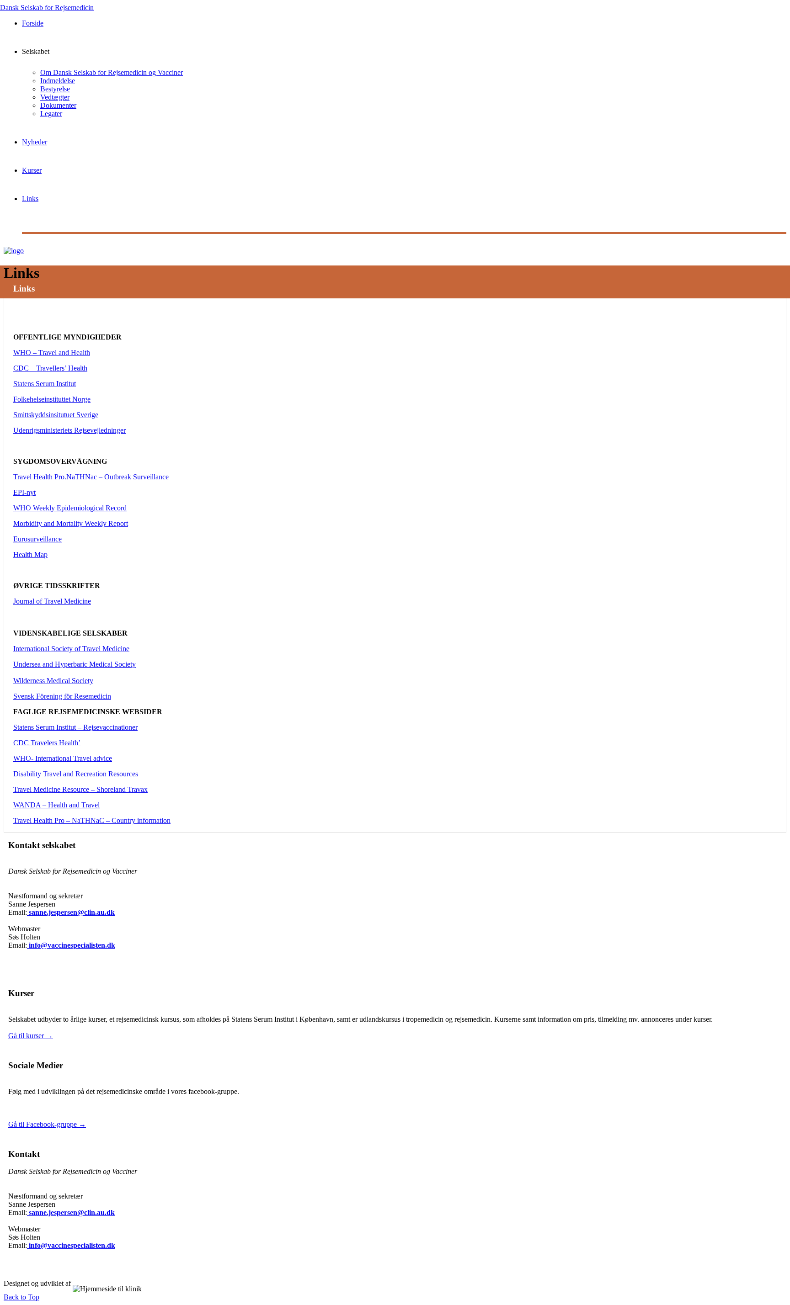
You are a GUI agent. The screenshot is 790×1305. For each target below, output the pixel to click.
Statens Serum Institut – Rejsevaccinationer (75, 727)
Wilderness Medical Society (53, 680)
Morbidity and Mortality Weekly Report (70, 523)
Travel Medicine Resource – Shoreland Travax (80, 789)
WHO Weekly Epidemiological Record (70, 508)
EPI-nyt (24, 492)
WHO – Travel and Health (51, 352)
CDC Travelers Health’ (46, 743)
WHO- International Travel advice (62, 758)
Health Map (30, 554)
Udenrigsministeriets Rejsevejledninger (69, 430)
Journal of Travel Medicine (52, 601)
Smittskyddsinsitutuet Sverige (55, 415)
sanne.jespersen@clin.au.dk (71, 912)
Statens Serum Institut (44, 383)
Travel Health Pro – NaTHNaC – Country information (92, 820)
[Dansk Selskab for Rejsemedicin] (14, 245)
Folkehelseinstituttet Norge (52, 399)
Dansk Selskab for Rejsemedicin (47, 7)
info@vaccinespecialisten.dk (71, 945)
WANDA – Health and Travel (56, 805)
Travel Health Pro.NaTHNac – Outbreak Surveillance (91, 477)
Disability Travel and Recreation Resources (75, 774)
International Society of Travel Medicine (71, 648)
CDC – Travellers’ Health (50, 368)
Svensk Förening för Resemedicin (62, 696)
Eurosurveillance (37, 539)
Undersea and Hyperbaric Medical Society (74, 664)
